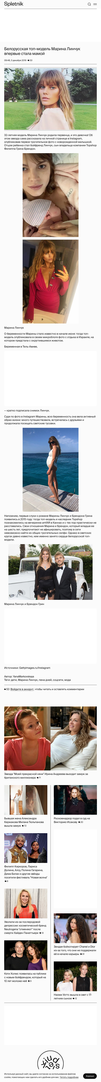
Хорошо (90, 1076)
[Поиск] (89, 4)
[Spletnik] (13, 4)
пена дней (45, 680)
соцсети (58, 680)
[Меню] (95, 4)
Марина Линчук (27, 680)
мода (67, 680)
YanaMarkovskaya (23, 676)
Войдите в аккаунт (21, 689)
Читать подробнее (69, 1077)
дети (14, 680)
